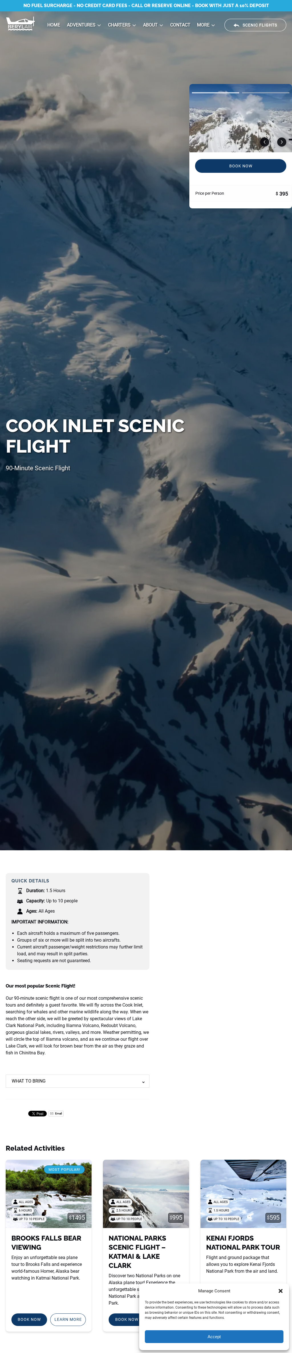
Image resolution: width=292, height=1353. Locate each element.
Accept (214, 1336)
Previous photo (264, 142)
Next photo (281, 142)
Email (58, 1113)
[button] (280, 1291)
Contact (180, 25)
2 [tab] (265, 92)
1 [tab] (215, 92)
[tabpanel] (240, 118)
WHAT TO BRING (29, 1081)
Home (53, 25)
